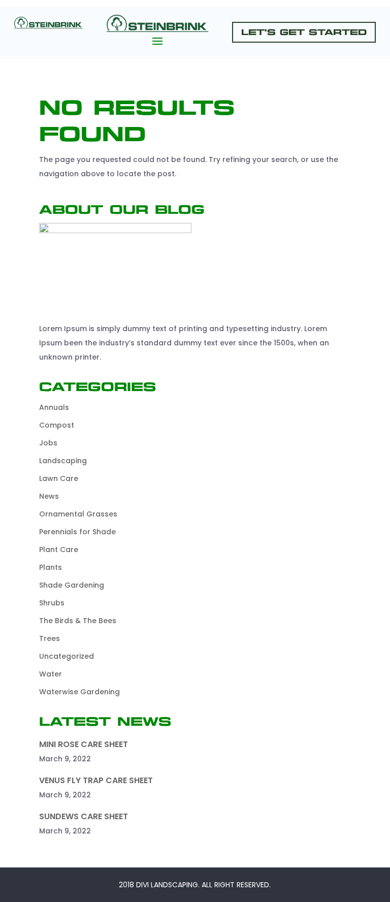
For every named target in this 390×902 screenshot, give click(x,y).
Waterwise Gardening (79, 692)
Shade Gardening (71, 585)
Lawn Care (58, 478)
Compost (56, 425)
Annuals (54, 407)
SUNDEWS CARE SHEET (83, 816)
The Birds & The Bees (77, 621)
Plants (50, 567)
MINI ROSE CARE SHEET (83, 744)
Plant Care (58, 549)
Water (50, 674)
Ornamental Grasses (78, 514)
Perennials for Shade (77, 532)
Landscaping (63, 461)
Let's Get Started (304, 32)
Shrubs (51, 603)
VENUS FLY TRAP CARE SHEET (96, 780)
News (49, 496)
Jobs (48, 443)
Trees (49, 638)
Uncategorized (66, 656)
